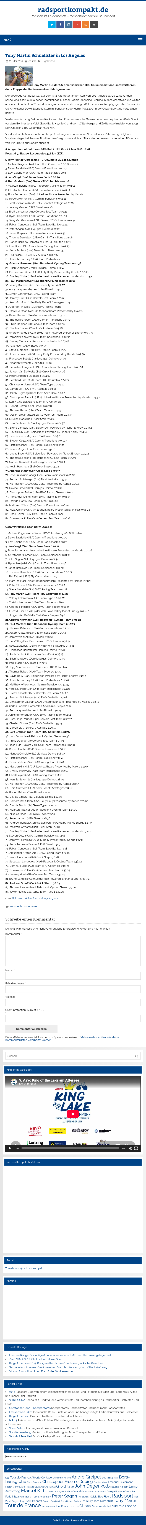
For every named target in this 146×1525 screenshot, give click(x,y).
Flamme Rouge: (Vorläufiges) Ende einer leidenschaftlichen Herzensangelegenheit (60, 1355)
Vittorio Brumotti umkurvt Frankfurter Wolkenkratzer (41, 1371)
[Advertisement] (72, 1312)
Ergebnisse (48, 61)
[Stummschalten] (130, 1148)
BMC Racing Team (110, 1478)
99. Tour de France (18, 1477)
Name (10, 970)
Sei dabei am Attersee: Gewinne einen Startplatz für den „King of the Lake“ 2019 (58, 1367)
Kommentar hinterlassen (24, 906)
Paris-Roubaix (25, 1497)
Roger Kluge (18, 1501)
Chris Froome (34, 1482)
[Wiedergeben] (10, 1148)
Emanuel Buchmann (120, 1482)
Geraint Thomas (48, 1487)
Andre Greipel (86, 1477)
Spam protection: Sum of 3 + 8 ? (24, 1010)
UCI (80, 1506)
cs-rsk (32, 61)
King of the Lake (19, 1416)
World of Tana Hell (20, 1436)
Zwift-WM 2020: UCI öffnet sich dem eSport (36, 1359)
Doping (86, 1481)
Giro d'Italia (65, 1486)
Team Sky (87, 1501)
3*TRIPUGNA (17, 1400)
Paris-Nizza (12, 1496)
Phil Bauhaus (83, 1497)
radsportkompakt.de (73, 9)
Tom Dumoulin (103, 1501)
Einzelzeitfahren (100, 1482)
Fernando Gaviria (33, 1487)
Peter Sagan (64, 1496)
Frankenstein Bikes (20, 1412)
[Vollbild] (136, 1148)
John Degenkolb (92, 1486)
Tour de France (23, 1505)
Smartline (87, 1520)
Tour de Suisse (48, 1506)
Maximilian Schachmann (95, 1491)
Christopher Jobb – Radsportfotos (30, 1408)
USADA (88, 1506)
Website (10, 997)
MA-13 (13, 1420)
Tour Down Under (66, 1506)
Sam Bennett (34, 1500)
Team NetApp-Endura (71, 1501)
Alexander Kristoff (62, 1478)
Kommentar (13, 934)
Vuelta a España (124, 1506)
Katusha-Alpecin (119, 1486)
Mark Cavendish (75, 1491)
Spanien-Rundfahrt (51, 1501)
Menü (8, 39)
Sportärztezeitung (20, 1432)
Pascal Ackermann (42, 1497)
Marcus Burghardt (57, 1491)
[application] (72, 1114)
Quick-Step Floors (100, 1496)
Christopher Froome (60, 1481)
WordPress (71, 1520)
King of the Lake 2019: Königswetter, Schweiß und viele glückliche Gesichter (56, 1363)
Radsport (122, 1496)
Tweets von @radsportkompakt (24, 1268)
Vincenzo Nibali (101, 1506)
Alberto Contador (42, 1477)
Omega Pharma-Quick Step (121, 1491)
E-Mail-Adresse (15, 983)
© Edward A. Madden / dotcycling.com (35, 898)
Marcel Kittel (35, 1490)
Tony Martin (125, 1500)
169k (12, 1391)
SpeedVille (16, 1428)
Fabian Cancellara (15, 1486)
